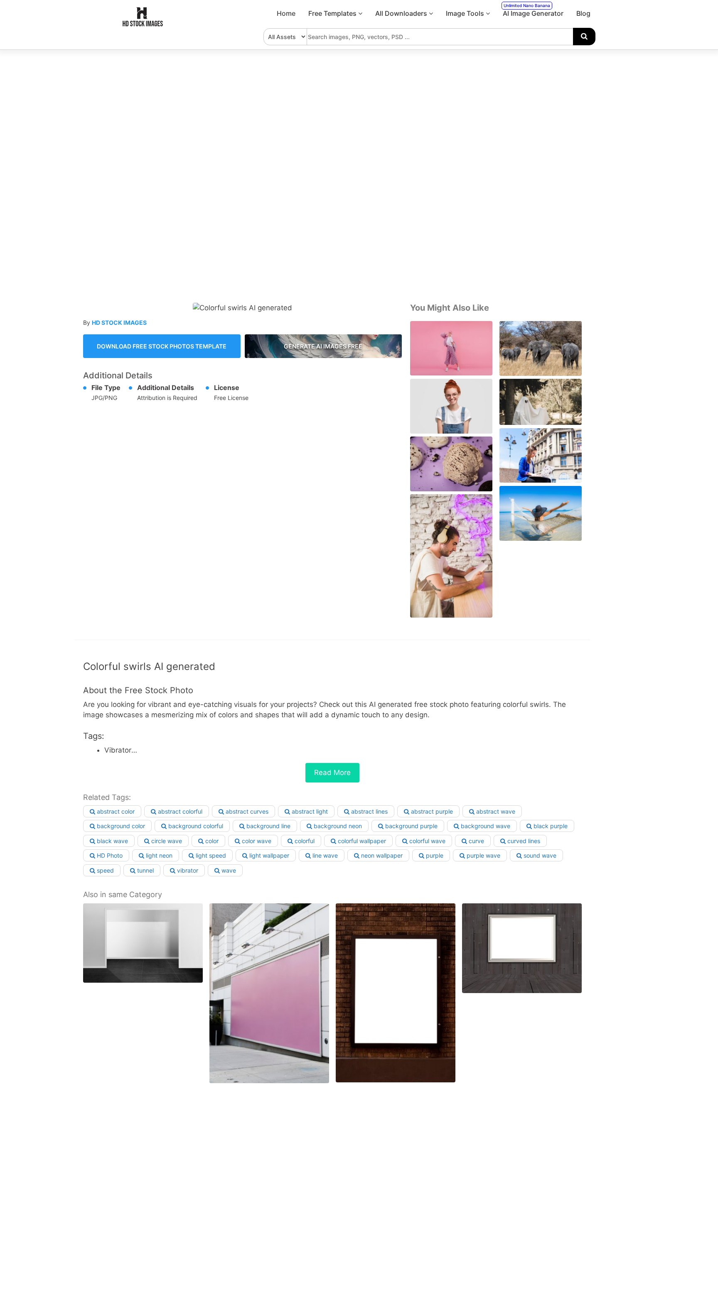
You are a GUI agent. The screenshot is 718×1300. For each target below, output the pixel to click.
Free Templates (333, 13)
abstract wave (495, 811)
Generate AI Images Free (323, 346)
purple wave (482, 855)
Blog (583, 13)
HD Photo (109, 855)
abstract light (309, 811)
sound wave (539, 855)
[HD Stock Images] (143, 24)
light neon (158, 855)
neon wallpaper (381, 855)
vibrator (186, 870)
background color (120, 825)
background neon (337, 825)
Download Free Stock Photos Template (161, 346)
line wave (324, 855)
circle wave (166, 840)
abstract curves (246, 811)
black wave (111, 840)
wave (228, 870)
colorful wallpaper (361, 840)
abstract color (115, 811)
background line (267, 825)
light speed (210, 855)
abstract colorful (179, 811)
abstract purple (431, 811)
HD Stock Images (119, 322)
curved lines (523, 840)
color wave (255, 840)
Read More (332, 772)
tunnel (144, 870)
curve (475, 840)
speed (104, 870)
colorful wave (426, 840)
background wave (484, 825)
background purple (411, 825)
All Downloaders (402, 13)
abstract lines (368, 811)
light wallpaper (268, 855)
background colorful (195, 825)
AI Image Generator (533, 10)
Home (286, 13)
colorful (304, 840)
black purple (550, 825)
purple (433, 855)
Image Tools (466, 13)
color (211, 840)
